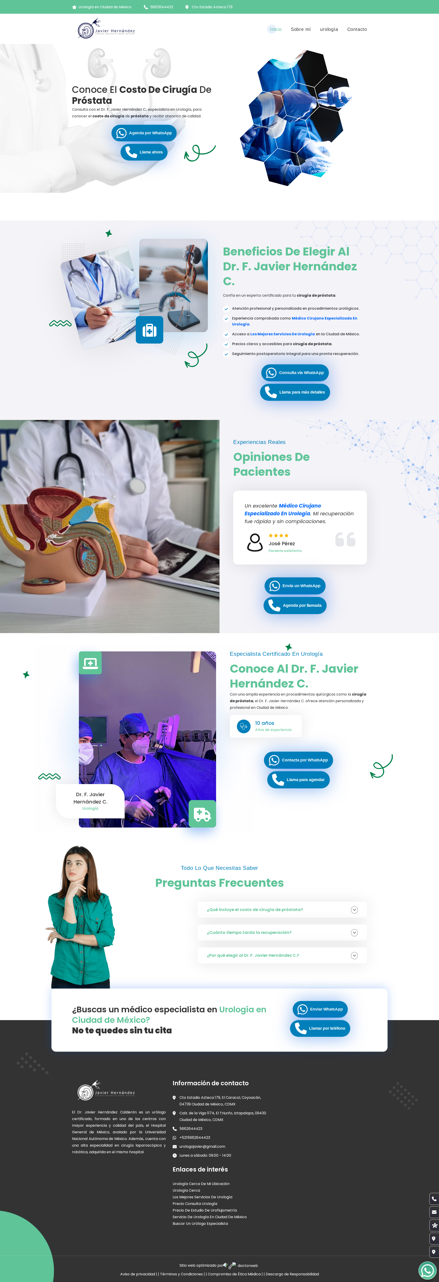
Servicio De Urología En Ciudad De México (210, 1217)
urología (329, 29)
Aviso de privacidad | (138, 1274)
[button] (144, 133)
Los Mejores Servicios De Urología (282, 334)
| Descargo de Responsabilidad (291, 1274)
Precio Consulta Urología (195, 1203)
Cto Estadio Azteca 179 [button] (212, 7)
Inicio (276, 29)
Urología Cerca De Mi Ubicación (201, 1183)
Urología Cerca (186, 1190)
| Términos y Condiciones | (181, 1274)
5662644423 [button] (161, 7)
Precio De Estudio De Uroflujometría (205, 1210)
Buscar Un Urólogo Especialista (200, 1223)
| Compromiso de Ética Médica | (234, 1274)
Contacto (357, 29)
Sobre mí (301, 29)
